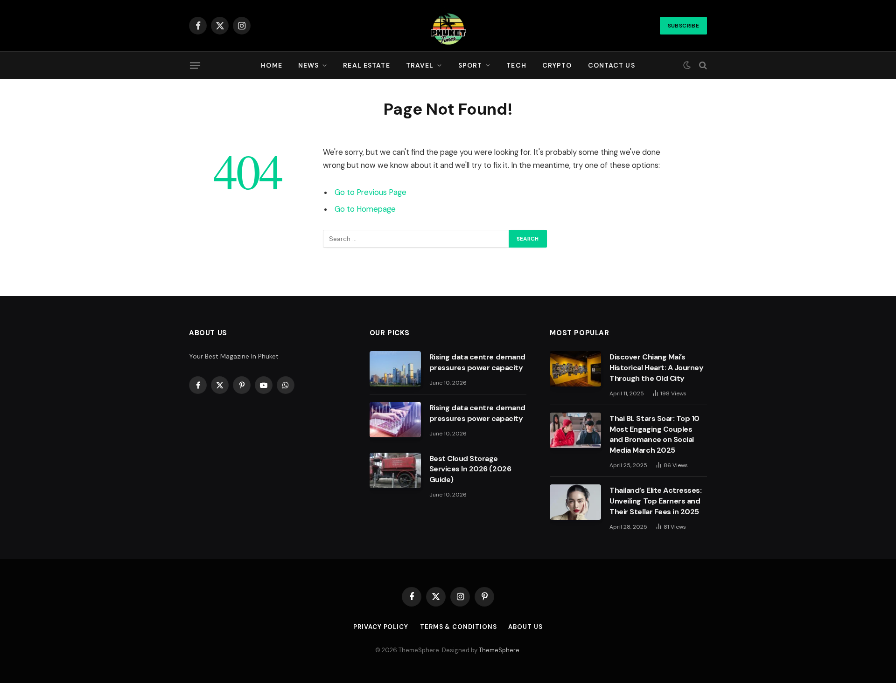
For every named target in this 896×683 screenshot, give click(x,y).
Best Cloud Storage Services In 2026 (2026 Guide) (470, 469)
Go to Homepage (365, 209)
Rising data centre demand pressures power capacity (477, 362)
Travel (420, 65)
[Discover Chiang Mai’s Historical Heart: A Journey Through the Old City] (575, 368)
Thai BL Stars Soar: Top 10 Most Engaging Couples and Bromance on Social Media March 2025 (654, 434)
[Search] (702, 65)
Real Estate (366, 65)
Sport (470, 65)
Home (271, 65)
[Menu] (195, 65)
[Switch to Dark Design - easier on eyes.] (687, 65)
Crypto (557, 65)
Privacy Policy (380, 627)
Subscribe (683, 25)
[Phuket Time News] (448, 25)
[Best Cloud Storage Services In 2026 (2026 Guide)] (395, 470)
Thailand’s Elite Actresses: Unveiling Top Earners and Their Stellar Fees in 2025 (655, 501)
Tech (516, 65)
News (308, 65)
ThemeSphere (499, 650)
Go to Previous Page (370, 192)
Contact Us (611, 65)
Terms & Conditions (458, 627)
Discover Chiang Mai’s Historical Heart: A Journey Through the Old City (656, 367)
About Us (525, 627)
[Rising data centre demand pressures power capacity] (395, 368)
